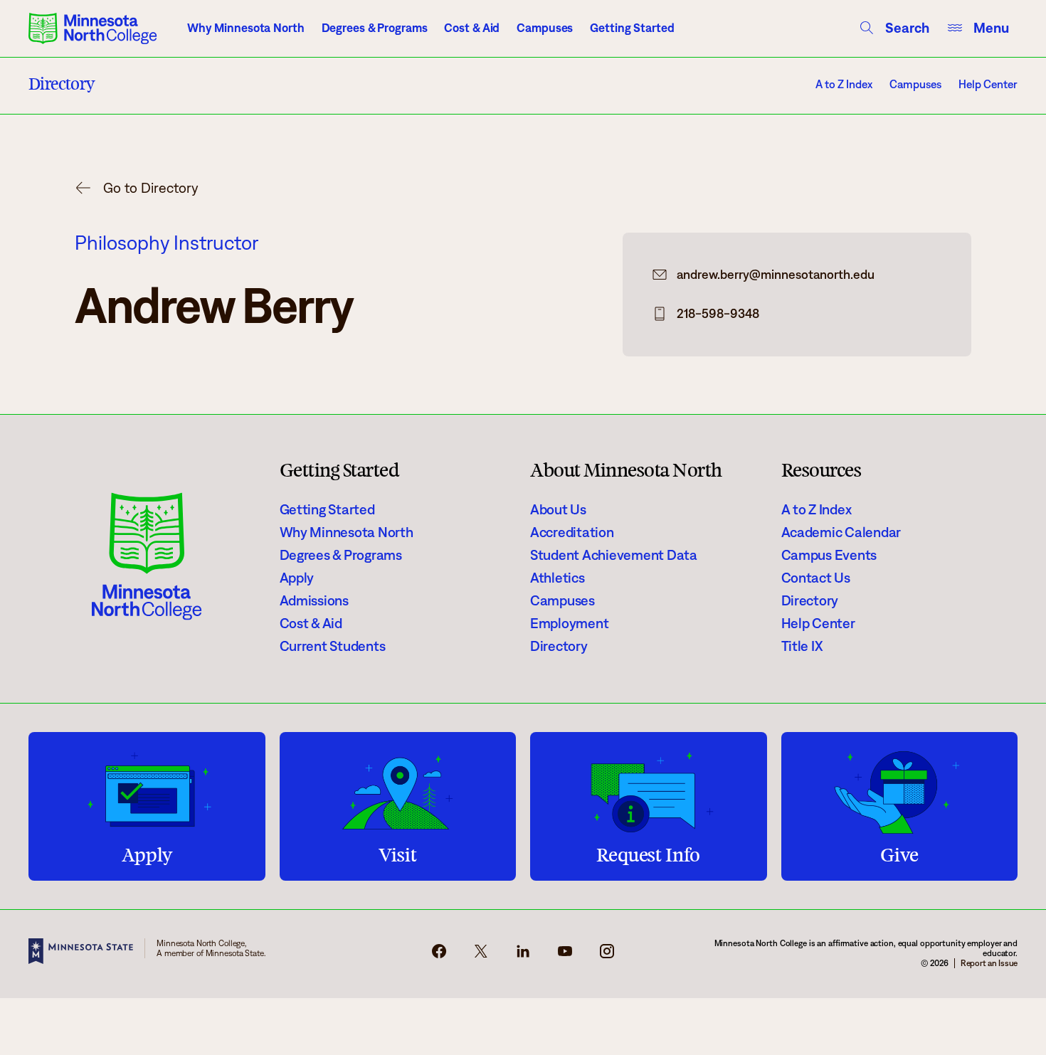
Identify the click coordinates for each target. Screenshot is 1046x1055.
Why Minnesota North (246, 27)
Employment (569, 623)
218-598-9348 (718, 314)
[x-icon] (481, 955)
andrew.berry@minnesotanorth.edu (776, 274)
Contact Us (815, 577)
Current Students (333, 646)
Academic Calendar (841, 532)
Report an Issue (989, 962)
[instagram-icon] (607, 955)
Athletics (557, 577)
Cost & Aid (472, 27)
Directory (559, 646)
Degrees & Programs (375, 27)
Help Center (988, 84)
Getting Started (632, 27)
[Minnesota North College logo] (92, 28)
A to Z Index (843, 84)
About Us (558, 509)
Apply (297, 577)
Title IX (802, 646)
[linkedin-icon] (523, 955)
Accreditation (572, 532)
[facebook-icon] (439, 955)
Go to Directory (151, 188)
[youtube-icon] (565, 955)
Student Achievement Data (613, 555)
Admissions (314, 600)
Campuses (545, 27)
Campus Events (829, 555)
